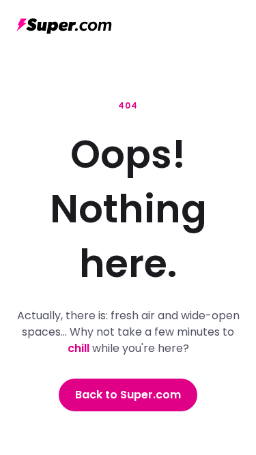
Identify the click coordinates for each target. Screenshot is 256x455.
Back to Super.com (128, 394)
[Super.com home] (64, 25)
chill (78, 348)
